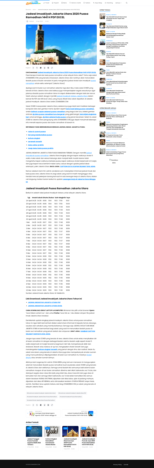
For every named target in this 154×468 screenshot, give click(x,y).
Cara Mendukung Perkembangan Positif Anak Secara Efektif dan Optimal (117, 83)
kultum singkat (34, 138)
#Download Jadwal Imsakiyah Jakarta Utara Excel (41, 393)
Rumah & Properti (111, 14)
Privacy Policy (117, 465)
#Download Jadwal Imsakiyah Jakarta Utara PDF (72, 393)
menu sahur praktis (36, 145)
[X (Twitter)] (36, 67)
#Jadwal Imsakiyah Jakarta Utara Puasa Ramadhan (42, 396)
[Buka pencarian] (126, 2)
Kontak (126, 465)
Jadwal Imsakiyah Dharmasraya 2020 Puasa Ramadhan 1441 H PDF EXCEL (70, 442)
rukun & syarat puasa (37, 132)
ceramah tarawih (35, 142)
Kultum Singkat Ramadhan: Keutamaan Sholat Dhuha (51, 442)
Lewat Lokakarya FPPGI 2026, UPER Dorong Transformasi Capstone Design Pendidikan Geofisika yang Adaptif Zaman (117, 45)
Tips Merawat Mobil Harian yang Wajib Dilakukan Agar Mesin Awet (117, 27)
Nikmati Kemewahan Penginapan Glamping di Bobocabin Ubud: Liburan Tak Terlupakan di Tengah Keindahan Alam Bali (117, 126)
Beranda (28, 9)
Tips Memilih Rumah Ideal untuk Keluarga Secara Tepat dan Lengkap (116, 18)
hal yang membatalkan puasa (40, 135)
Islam (34, 9)
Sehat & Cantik (110, 31)
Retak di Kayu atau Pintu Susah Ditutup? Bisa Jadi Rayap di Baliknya (116, 116)
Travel (108, 122)
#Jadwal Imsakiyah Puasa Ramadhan (71, 396)
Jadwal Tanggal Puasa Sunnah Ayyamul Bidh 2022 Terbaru (34, 442)
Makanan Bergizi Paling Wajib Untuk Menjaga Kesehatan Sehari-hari (115, 35)
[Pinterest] (48, 67)
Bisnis (108, 61)
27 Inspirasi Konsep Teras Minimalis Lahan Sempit (114, 136)
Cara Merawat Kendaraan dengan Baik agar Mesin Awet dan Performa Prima (115, 92)
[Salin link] (51, 67)
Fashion (108, 51)
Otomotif (109, 24)
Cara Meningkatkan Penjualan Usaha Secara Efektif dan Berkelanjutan (116, 64)
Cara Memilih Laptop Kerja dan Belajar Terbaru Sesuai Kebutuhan (116, 73)
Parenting (109, 79)
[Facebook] (33, 67)
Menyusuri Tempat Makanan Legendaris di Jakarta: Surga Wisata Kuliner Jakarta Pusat (115, 144)
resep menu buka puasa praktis (40, 148)
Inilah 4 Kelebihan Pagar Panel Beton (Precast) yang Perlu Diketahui (116, 153)
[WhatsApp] (40, 67)
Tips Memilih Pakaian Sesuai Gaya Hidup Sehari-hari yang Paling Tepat (115, 55)
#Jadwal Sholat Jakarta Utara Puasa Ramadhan (41, 400)
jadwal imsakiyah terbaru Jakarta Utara (72, 96)
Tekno (108, 70)
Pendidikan (109, 40)
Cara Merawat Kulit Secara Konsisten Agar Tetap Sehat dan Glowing (116, 101)
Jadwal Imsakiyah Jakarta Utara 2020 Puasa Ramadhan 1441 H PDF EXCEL (67, 72)
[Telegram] (44, 67)
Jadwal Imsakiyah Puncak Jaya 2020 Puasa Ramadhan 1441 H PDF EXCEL (88, 442)
